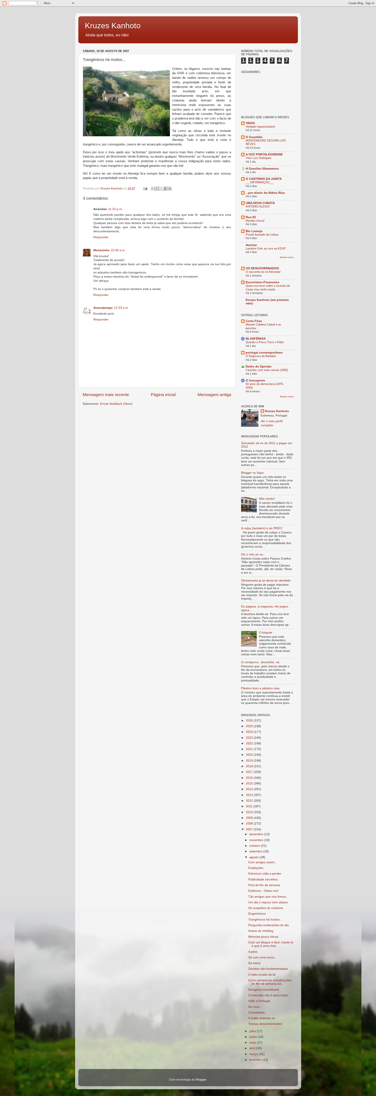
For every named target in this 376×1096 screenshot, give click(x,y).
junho (253, 1037)
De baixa (254, 963)
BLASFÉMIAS (255, 338)
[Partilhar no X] (161, 188)
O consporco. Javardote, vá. (260, 662)
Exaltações (255, 868)
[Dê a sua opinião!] (157, 188)
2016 (250, 777)
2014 (250, 789)
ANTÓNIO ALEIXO (258, 206)
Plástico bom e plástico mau (260, 688)
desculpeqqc (103, 307)
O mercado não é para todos (268, 995)
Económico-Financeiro (262, 282)
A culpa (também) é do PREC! (261, 528)
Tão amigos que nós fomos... (268, 896)
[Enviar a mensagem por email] (153, 188)
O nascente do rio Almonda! (263, 271)
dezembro (256, 834)
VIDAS (250, 123)
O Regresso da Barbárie (261, 356)
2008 (250, 823)
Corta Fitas (254, 321)
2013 (250, 795)
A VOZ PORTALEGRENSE (264, 154)
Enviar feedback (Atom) (116, 403)
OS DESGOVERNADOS (262, 268)
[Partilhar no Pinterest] (170, 188)
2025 (250, 726)
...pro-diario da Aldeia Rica (265, 192)
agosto (254, 857)
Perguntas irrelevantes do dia (268, 925)
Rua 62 (251, 217)
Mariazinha (101, 250)
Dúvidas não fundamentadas (268, 968)
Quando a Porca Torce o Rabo (265, 342)
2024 (250, 731)
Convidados (256, 1012)
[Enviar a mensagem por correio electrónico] (145, 188)
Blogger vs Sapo (252, 472)
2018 (250, 766)
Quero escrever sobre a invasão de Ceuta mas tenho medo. (268, 287)
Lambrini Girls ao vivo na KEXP (266, 248)
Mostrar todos (287, 257)
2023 (250, 737)
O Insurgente (255, 380)
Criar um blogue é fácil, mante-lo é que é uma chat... (270, 944)
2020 (250, 754)
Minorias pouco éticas (263, 936)
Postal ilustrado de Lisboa (262, 234)
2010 (250, 812)
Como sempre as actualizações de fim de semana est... (270, 982)
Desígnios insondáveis (263, 989)
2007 (250, 829)
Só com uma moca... (262, 957)
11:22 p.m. (115, 209)
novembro (256, 840)
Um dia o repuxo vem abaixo (268, 902)
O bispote (265, 632)
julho (253, 1031)
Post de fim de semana (264, 885)
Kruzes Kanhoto (113, 25)
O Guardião (254, 137)
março (254, 1054)
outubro (255, 845)
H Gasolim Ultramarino (262, 168)
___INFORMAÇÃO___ (260, 182)
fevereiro (255, 1059)
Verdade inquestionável (260, 126)
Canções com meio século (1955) (267, 370)
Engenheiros (257, 913)
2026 (250, 720)
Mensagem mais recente (106, 394)
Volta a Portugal (259, 1001)
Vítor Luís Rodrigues (259, 158)
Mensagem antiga (214, 394)
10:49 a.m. (118, 250)
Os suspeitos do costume (265, 908)
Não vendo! (267, 498)
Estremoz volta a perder (264, 873)
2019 (250, 760)
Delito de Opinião (259, 366)
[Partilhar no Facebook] (165, 188)
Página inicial (163, 394)
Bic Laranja (254, 231)
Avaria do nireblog (260, 930)
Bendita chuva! (255, 220)
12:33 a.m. (121, 307)
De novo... (255, 1006)
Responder (101, 237)
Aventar (251, 245)
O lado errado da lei (262, 974)
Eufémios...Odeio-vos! (263, 890)
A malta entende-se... (263, 1018)
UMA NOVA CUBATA (260, 203)
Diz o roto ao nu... (253, 554)
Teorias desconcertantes (265, 1023)
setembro (256, 851)
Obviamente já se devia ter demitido (266, 580)
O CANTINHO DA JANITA (264, 178)
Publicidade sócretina (263, 879)
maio (253, 1042)
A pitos (252, 951)
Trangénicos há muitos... (265, 919)
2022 (250, 743)
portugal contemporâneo (264, 352)
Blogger (201, 1079)
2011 (249, 806)
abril (252, 1048)
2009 (250, 817)
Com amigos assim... (262, 862)
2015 (250, 783)
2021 (250, 749)
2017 (250, 772)
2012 (250, 800)
